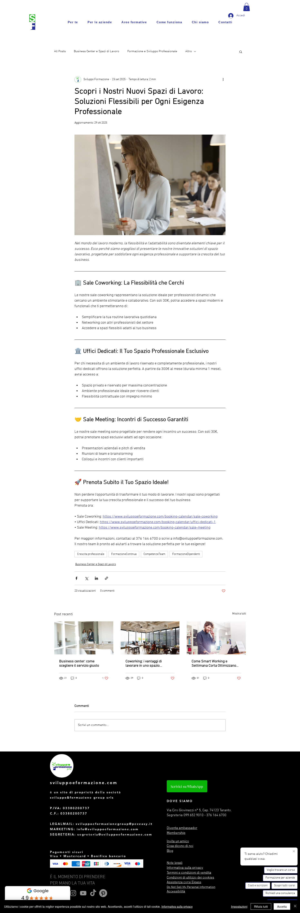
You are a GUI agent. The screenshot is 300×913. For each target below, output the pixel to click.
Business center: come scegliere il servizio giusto (79, 663)
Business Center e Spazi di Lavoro (96, 51)
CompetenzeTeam (154, 554)
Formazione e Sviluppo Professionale (152, 51)
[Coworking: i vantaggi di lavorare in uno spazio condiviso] (150, 637)
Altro (188, 51)
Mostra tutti (239, 613)
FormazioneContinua (124, 554)
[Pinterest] (103, 893)
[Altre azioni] (223, 79)
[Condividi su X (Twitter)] (86, 578)
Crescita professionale (90, 554)
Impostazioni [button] (239, 906)
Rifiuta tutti (261, 906)
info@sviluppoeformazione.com (108, 829)
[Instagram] (73, 893)
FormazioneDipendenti (186, 554)
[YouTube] (83, 893)
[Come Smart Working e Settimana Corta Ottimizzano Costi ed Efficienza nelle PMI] (216, 637)
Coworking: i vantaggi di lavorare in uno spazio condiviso (144, 663)
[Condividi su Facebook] (76, 578)
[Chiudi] (295, 906)
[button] (246, 7)
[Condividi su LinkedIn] (96, 578)
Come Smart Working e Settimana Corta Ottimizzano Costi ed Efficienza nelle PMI (214, 663)
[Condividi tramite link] (106, 578)
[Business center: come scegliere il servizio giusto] (83, 637)
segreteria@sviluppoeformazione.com (114, 834)
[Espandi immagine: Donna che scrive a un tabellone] (150, 185)
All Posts (60, 51)
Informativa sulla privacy (177, 906)
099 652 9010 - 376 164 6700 (204, 815)
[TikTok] (93, 893)
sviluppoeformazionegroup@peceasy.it (114, 824)
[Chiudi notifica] (294, 851)
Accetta (282, 906)
